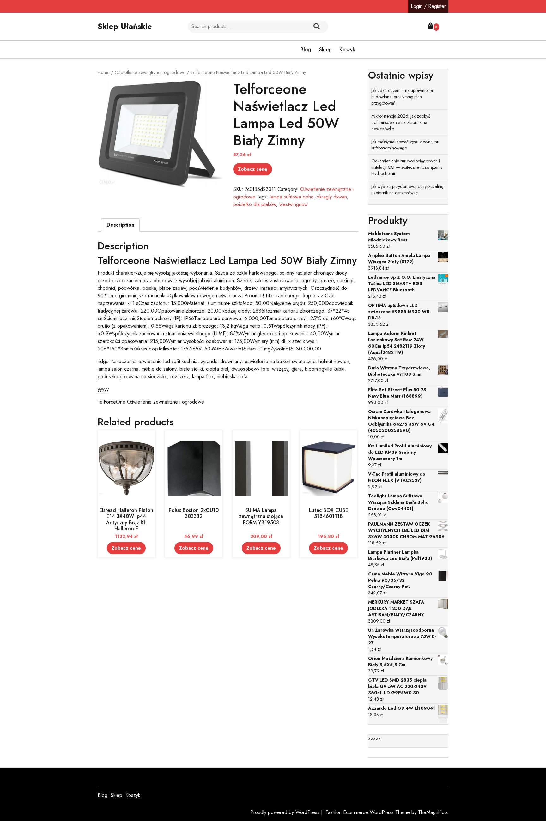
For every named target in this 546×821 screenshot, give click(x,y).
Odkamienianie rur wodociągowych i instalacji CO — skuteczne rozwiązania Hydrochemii (407, 167)
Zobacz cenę (252, 169)
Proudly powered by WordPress (285, 812)
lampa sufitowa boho (291, 196)
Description (120, 224)
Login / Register (428, 6)
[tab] (120, 225)
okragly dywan (332, 196)
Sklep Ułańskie (125, 26)
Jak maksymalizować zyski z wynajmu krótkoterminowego (405, 144)
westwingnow (293, 204)
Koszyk (347, 49)
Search (316, 27)
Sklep (325, 49)
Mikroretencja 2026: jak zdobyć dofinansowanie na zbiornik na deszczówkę (400, 122)
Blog (305, 49)
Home (104, 72)
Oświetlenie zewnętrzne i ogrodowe (150, 72)
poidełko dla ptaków (254, 204)
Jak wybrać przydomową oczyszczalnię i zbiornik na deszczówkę (407, 189)
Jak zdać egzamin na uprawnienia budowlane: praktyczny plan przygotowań (402, 96)
